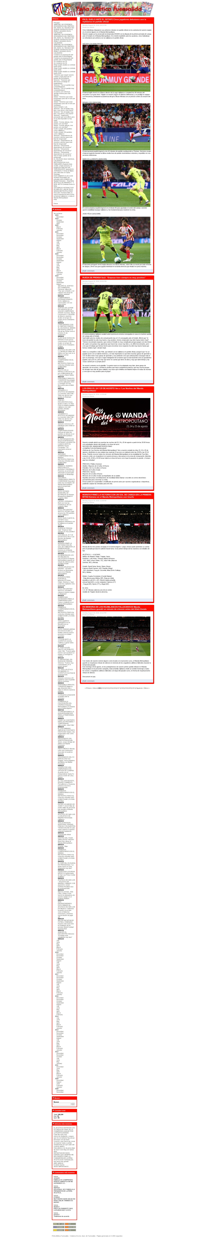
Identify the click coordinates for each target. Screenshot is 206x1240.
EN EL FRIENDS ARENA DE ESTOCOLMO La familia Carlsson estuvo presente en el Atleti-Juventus (66, 632)
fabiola (56, 1176)
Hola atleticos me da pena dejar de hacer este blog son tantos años (64, 1149)
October (59, 220)
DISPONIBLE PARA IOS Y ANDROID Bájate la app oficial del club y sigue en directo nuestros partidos (66, 688)
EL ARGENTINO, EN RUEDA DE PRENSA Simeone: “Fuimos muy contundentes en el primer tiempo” (66, 663)
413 (103, 688)
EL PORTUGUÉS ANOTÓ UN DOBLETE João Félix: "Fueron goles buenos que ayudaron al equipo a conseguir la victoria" (66, 652)
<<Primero (88, 688)
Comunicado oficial (64, 834)
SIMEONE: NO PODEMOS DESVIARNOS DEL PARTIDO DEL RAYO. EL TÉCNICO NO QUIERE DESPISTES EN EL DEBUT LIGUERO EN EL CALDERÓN (64, 29)
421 (133, 688)
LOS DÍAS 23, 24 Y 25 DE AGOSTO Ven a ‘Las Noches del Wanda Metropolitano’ (66, 537)
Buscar (57, 1098)
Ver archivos (58, 213)
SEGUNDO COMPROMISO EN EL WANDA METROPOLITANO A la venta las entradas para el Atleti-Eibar (66, 362)
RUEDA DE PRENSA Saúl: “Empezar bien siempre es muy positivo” (66, 529)
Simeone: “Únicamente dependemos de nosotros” (63, 146)
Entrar (56, 203)
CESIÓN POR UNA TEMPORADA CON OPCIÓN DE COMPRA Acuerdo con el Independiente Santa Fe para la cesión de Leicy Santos (66, 772)
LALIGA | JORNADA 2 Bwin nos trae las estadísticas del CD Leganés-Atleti (65, 503)
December (60, 234)
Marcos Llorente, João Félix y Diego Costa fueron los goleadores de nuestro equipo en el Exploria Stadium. (66, 895)
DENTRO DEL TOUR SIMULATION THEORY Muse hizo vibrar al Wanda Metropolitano (66, 840)
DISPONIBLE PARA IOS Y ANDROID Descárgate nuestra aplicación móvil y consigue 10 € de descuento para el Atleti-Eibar (66, 383)
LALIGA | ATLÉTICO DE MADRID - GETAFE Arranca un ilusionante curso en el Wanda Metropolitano (66, 570)
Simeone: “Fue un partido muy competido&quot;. (64, 86)
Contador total (59, 1110)
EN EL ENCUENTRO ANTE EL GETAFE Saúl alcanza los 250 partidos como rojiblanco (66, 512)
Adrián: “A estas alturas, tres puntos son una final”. (63, 123)
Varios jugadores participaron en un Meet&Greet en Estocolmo (64, 623)
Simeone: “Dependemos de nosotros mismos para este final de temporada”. (63, 137)
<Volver (95, 688)
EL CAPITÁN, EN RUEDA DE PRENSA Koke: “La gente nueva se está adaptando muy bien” (66, 865)
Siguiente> (140, 688)
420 (130, 688)
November (60, 217)
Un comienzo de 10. (60, 61)
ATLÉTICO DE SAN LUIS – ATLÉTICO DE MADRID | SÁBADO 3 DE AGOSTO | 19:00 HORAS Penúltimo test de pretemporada (66, 884)
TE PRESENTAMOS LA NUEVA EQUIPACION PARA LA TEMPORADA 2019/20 (66, 714)
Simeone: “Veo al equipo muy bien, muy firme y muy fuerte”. (64, 109)
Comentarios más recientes (64, 1172)
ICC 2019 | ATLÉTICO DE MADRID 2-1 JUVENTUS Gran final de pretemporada (66, 672)
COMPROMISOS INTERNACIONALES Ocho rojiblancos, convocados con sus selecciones (65, 301)
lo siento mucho (59, 1165)
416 (115, 688)
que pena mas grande (61, 1161)
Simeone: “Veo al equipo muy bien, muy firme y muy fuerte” (64, 112)
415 (111, 688)
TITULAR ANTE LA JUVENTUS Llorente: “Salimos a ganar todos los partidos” (66, 641)
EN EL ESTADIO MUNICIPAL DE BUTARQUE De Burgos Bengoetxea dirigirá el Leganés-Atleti (66, 494)
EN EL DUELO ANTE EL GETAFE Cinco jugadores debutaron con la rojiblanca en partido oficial (66, 521)
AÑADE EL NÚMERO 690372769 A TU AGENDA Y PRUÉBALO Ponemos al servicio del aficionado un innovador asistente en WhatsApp (66, 470)
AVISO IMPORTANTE (61, 1166)
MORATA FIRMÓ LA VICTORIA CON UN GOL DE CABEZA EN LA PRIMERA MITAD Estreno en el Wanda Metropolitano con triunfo (66, 548)
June (58, 244)
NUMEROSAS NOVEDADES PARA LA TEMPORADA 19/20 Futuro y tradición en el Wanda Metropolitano (66, 600)
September (60, 222)
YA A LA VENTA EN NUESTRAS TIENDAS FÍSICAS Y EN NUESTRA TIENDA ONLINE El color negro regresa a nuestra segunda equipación (66, 827)
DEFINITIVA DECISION (62, 1153)
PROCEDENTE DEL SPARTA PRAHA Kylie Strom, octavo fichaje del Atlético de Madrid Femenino (66, 742)
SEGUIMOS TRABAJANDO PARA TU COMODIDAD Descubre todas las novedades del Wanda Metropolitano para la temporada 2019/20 (66, 483)
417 (118, 688)
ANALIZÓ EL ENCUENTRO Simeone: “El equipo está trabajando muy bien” (66, 934)
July (57, 242)
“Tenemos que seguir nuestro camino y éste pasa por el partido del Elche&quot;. (64, 76)
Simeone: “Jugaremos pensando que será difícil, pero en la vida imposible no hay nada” (64, 117)
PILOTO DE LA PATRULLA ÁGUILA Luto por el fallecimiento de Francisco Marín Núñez (66, 372)
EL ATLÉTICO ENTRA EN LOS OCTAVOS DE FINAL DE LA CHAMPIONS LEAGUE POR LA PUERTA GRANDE (64, 1130)
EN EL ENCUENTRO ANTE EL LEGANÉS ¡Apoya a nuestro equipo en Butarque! (66, 591)
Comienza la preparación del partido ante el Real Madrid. (63, 55)
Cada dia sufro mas (60, 1134)
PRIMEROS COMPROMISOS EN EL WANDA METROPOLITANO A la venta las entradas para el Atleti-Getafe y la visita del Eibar (66, 612)
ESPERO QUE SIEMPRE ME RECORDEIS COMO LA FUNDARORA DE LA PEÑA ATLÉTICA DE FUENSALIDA (64, 1157)
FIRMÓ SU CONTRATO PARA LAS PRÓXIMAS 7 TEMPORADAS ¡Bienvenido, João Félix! (66, 722)
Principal (56, 23)
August (58, 240)
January (59, 230)
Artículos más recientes (63, 1124)
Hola (55, 199)
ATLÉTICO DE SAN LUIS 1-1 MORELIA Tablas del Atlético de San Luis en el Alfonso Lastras (66, 352)
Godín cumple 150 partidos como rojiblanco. (63, 129)
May (57, 245)
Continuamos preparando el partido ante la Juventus (66, 696)
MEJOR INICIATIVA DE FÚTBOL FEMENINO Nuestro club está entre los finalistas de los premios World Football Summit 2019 (66, 925)
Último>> (147, 688)
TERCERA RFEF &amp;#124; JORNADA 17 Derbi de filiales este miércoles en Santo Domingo (64, 171)
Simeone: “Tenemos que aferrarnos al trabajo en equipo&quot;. (62, 81)
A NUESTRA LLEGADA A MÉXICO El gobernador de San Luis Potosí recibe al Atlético (66, 874)
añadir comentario (88, 271)
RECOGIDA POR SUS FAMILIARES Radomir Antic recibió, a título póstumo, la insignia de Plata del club (63, 165)
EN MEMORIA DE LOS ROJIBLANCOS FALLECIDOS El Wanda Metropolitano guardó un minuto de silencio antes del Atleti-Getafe (66, 559)
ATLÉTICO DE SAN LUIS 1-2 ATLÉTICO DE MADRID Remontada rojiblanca (66, 816)
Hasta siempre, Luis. (61, 107)
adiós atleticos (58, 1163)
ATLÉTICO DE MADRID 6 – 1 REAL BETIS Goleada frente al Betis (64, 184)
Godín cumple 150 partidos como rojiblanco (63, 133)
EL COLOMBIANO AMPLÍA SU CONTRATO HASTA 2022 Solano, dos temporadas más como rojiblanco (66, 732)
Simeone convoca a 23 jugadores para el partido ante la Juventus (66, 679)
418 (122, 688)
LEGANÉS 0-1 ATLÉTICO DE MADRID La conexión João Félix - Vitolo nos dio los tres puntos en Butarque (66, 393)
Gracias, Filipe (63, 846)
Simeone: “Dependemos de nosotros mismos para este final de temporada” (63, 142)
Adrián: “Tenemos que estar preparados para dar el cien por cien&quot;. (64, 98)
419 (126, 688)
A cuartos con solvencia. (62, 92)
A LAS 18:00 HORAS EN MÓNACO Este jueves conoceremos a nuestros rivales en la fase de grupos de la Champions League (66, 342)
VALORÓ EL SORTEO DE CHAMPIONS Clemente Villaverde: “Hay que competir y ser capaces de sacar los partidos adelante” (66, 290)
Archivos (57, 209)
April (57, 223)
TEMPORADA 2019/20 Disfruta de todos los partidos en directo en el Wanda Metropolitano (66, 433)
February (59, 228)
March (58, 227)
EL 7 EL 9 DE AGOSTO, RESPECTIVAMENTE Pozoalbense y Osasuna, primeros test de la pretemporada (66, 784)
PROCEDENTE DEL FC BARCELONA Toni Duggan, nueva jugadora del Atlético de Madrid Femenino (66, 760)
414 (107, 688)
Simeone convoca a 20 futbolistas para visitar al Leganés (66, 425)
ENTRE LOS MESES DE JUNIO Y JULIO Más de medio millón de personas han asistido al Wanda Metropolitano (66, 807)
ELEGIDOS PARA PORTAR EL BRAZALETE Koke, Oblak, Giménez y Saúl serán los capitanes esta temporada (66, 581)
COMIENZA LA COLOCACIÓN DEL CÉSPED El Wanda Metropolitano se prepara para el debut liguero (66, 705)
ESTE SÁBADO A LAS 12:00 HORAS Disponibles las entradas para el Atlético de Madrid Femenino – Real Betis (64, 178)
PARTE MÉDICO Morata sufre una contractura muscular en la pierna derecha (66, 751)
